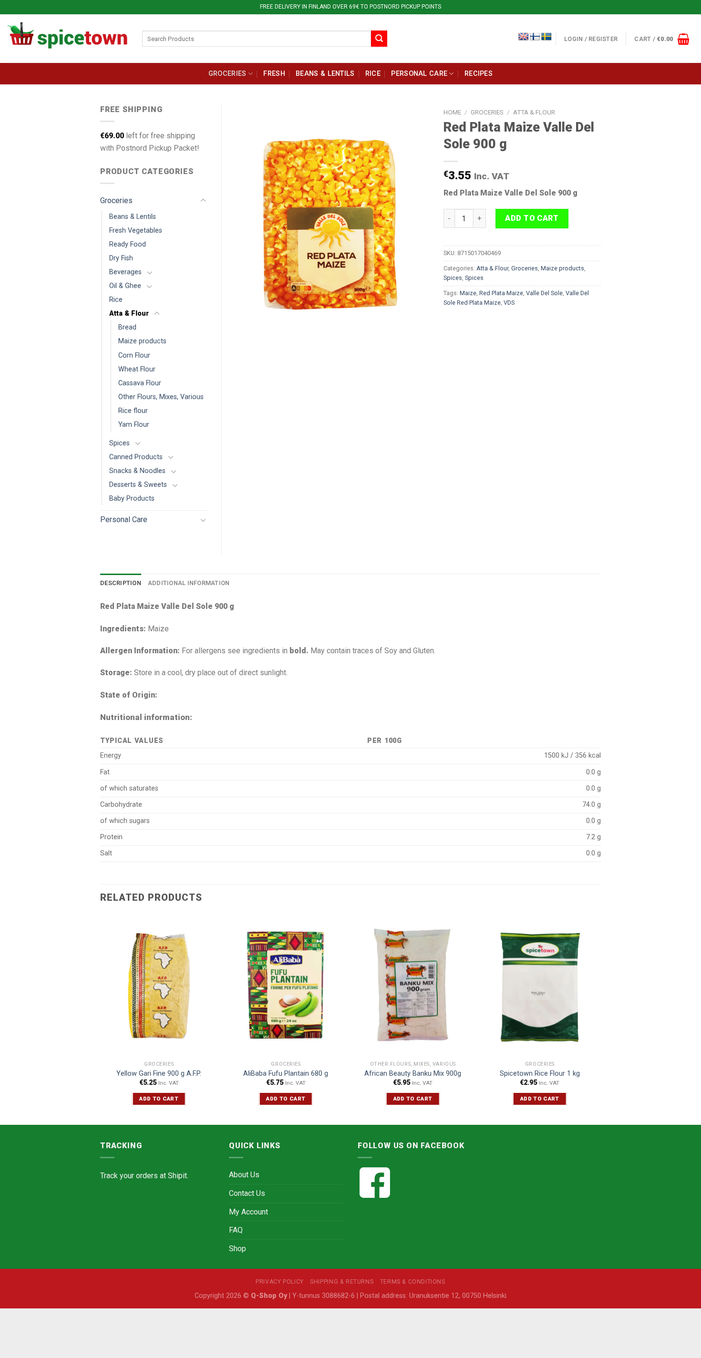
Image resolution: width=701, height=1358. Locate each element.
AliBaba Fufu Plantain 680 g (285, 1074)
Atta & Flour (534, 112)
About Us (244, 1174)
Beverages (125, 272)
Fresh (274, 74)
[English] (523, 36)
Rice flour (133, 411)
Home (452, 112)
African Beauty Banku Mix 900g (412, 1074)
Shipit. (178, 1175)
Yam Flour (133, 425)
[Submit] (379, 39)
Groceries (227, 74)
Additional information (189, 582)
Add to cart (531, 218)
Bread (127, 327)
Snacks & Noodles (137, 471)
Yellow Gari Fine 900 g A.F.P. (158, 1074)
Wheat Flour (136, 369)
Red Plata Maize (501, 293)
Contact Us (247, 1193)
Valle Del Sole (544, 293)
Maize (468, 293)
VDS (509, 302)
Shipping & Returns (341, 1281)
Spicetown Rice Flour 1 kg (540, 1074)
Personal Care (419, 74)
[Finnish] (535, 36)
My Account (248, 1211)
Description (120, 582)
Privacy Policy (280, 1281)
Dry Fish (121, 258)
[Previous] (100, 1019)
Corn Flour (134, 355)
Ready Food (127, 244)
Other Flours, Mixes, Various (161, 397)
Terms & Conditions (412, 1281)
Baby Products (132, 498)
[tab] (120, 583)
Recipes (478, 74)
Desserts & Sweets (138, 485)
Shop (237, 1248)
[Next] (598, 1019)
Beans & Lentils (325, 74)
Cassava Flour (139, 383)
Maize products (562, 268)
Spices (452, 277)
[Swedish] (546, 36)
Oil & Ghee (125, 286)
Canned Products (136, 457)
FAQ (236, 1230)
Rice (373, 74)
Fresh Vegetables (135, 230)
